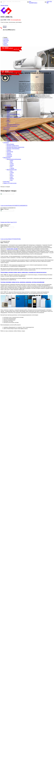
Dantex (8, 115)
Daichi (8, 118)
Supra (11, 177)
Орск (11, 166)
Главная (5, 37)
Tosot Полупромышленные (13, 114)
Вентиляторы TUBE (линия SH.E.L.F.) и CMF (18, 132)
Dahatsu (8, 121)
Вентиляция (6, 129)
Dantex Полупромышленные (13, 117)
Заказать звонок (4, 5)
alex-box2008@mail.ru (33, 2)
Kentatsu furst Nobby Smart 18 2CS (9, 222)
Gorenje (12, 172)
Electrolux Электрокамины (13, 148)
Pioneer (8, 111)
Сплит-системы (7, 105)
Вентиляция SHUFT (12, 133)
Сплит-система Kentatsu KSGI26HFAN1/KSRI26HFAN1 (14, 205)
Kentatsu (9, 108)
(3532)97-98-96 (9, 248)
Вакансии (5, 44)
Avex (11, 171)
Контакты (5, 41)
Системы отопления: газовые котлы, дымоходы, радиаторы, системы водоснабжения (22, 282)
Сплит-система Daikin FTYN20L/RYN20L (11, 239)
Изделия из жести (11, 135)
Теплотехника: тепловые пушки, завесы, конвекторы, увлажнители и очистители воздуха (23, 272)
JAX (8, 123)
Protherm (9, 150)
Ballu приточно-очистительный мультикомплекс (18, 130)
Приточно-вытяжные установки (14, 139)
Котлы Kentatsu (10, 144)
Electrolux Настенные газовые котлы (15, 147)
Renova (12, 175)
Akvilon (8, 106)
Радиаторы (9, 156)
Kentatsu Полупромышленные (14, 109)
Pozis (11, 162)
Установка (5, 38)
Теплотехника (6, 127)
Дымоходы (9, 154)
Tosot (8, 112)
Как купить (6, 40)
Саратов (12, 168)
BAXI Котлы (10, 151)
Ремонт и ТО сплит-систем (9, 183)
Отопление (6, 142)
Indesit (11, 160)
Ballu (8, 120)
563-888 (16, 248)
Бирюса (12, 165)
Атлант (12, 163)
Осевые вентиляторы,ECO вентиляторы (16, 138)
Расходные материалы (12, 126)
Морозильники (7, 157)
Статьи (5, 43)
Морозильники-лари (12, 169)
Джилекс (9, 153)
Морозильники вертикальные (14, 159)
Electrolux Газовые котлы (13, 145)
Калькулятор (6, 181)
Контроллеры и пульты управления (15, 136)
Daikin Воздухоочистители (13, 124)
